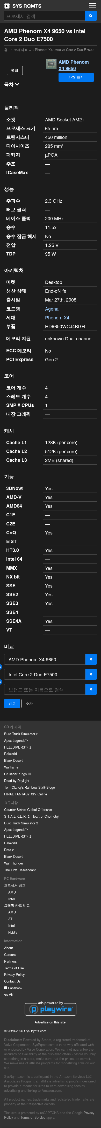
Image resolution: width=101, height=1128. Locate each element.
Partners (10, 961)
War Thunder (13, 863)
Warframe (11, 767)
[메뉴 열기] (93, 6)
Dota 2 (9, 849)
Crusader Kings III (17, 773)
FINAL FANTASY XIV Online (25, 794)
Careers (10, 954)
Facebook (14, 987)
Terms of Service (32, 1117)
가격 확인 (76, 77)
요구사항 (11, 802)
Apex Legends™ (16, 740)
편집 (14, 70)
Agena (52, 308)
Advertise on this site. (51, 1022)
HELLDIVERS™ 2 (17, 747)
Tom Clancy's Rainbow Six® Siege (29, 787)
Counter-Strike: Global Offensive (28, 809)
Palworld (10, 753)
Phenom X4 (57, 317)
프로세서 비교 (21, 49)
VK (10, 994)
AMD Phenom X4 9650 (74, 65)
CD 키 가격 (12, 726)
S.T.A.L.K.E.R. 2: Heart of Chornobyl (31, 816)
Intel (11, 898)
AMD (12, 892)
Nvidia (12, 932)
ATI (10, 918)
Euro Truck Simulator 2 (21, 733)
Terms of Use (14, 967)
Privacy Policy (14, 974)
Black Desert (13, 760)
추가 (29, 703)
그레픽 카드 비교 (17, 905)
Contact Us (12, 981)
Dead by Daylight (16, 780)
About (8, 947)
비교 (12, 703)
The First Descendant (20, 869)
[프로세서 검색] (91, 16)
